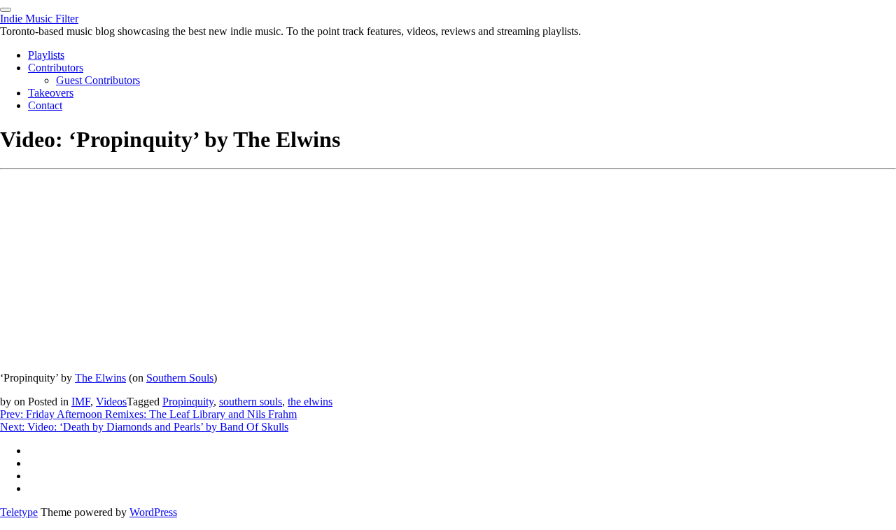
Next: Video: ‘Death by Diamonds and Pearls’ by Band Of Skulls (144, 427)
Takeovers (51, 93)
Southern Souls (180, 378)
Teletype (19, 512)
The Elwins (100, 378)
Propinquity (188, 401)
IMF (80, 401)
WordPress (153, 512)
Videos (111, 401)
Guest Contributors (98, 80)
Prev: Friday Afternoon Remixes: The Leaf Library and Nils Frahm (148, 414)
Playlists (46, 55)
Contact (45, 105)
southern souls (250, 401)
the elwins (310, 401)
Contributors (55, 68)
